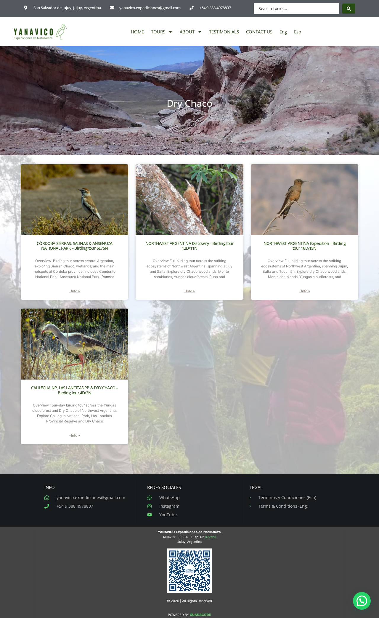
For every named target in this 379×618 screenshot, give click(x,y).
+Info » (74, 290)
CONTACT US (259, 32)
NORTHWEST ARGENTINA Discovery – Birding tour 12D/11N (189, 246)
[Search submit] (348, 9)
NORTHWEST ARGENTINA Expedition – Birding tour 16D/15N (305, 246)
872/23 (210, 537)
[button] (362, 601)
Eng (283, 32)
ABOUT (187, 32)
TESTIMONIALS (224, 32)
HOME (137, 32)
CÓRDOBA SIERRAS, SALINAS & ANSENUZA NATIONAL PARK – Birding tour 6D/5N (74, 246)
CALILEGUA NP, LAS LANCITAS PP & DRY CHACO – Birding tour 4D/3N (74, 390)
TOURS (158, 32)
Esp (297, 32)
